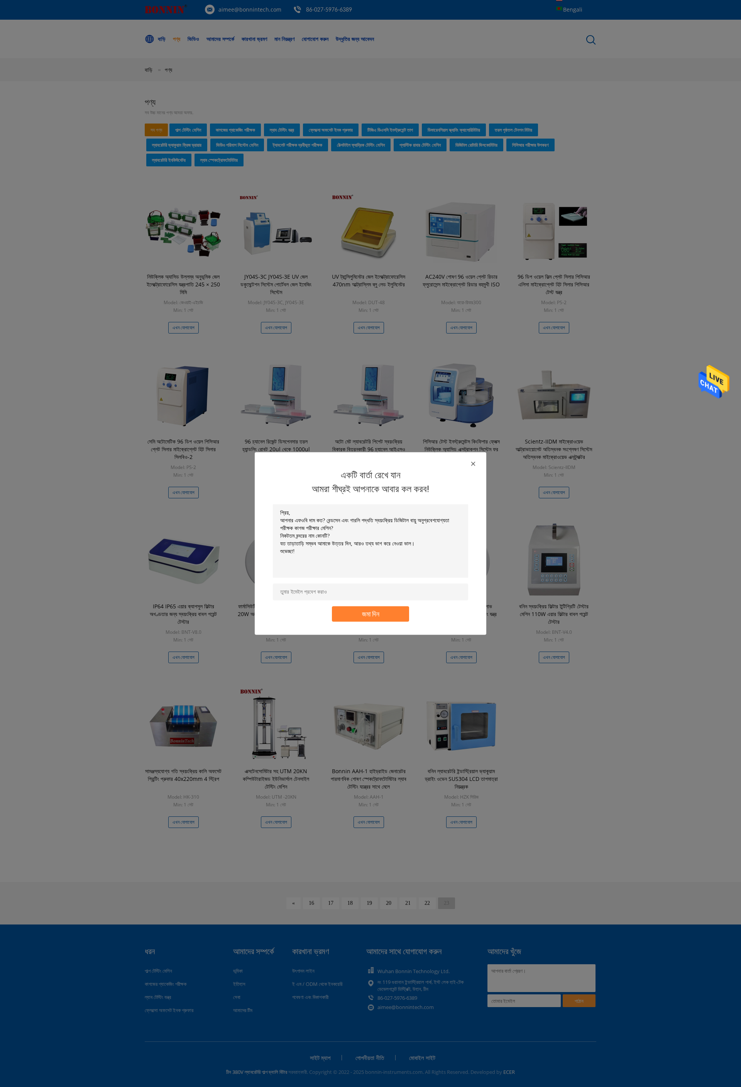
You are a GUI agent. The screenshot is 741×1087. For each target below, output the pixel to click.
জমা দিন (370, 614)
